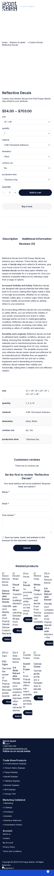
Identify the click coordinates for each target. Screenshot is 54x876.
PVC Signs (5, 663)
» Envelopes (8, 812)
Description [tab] (10, 238)
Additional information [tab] (37, 238)
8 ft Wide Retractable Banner (48, 594)
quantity (5, 128)
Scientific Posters (26, 668)
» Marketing (8, 803)
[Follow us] (23, 754)
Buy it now (27, 206)
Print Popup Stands (32, 258)
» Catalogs (7, 807)
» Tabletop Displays (11, 781)
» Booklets (7, 816)
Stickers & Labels (17, 42)
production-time (9, 174)
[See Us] (4, 754)
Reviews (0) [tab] (27, 243)
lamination (6, 151)
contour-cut (7, 163)
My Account (8, 842)
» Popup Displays (10, 772)
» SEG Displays (9, 789)
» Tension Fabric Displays (14, 768)
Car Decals (26, 584)
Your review (8, 515)
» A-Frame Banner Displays (14, 763)
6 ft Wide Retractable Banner (16, 673)
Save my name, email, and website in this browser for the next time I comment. (23, 539)
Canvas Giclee (37, 665)
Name (5, 492)
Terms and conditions (12, 851)
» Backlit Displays (10, 776)
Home (4, 42)
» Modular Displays (11, 785)
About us (7, 834)
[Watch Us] (10, 754)
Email (5, 503)
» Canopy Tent (9, 794)
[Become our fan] (17, 754)
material (5, 140)
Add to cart (35, 192)
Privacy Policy (9, 847)
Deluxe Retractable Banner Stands (6, 596)
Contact (6, 838)
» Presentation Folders (12, 825)
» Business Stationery (12, 820)
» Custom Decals (35, 42)
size (4, 117)
